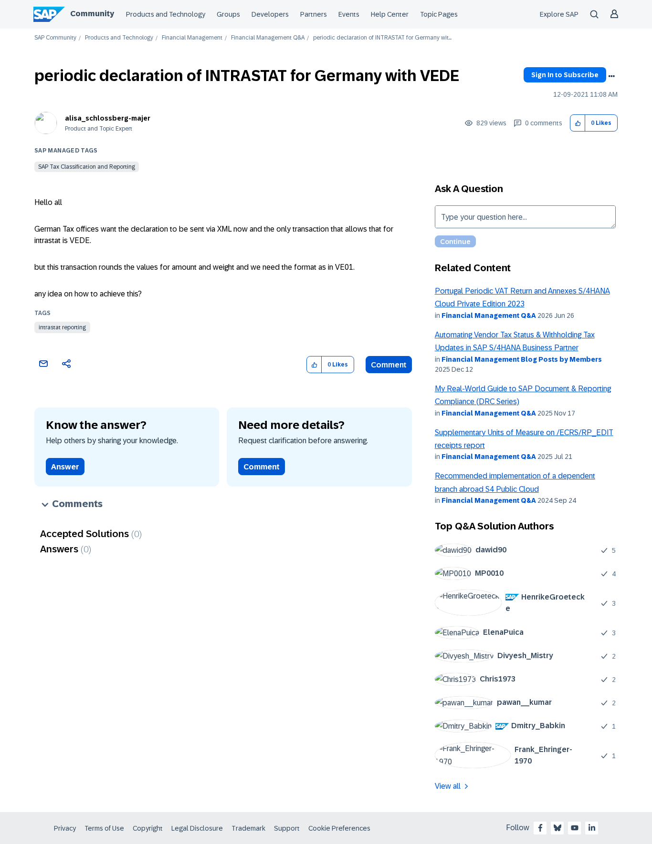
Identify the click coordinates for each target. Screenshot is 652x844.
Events (348, 14)
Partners (313, 14)
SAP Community (55, 38)
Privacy (65, 828)
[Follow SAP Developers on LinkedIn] (592, 828)
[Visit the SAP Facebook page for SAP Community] (540, 828)
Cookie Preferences (339, 828)
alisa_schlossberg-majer (107, 118)
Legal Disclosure (197, 828)
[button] (577, 123)
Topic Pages (439, 14)
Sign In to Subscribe (565, 75)
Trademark (248, 828)
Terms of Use (104, 828)
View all (448, 786)
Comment (389, 365)
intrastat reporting (62, 327)
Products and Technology (165, 14)
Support (287, 828)
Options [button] (611, 76)
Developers (270, 14)
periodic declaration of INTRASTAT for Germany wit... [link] (382, 38)
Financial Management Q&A (268, 38)
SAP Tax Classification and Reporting (86, 166)
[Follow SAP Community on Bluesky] (557, 828)
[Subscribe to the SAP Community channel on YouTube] (574, 828)
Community (92, 14)
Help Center (390, 14)
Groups (228, 14)
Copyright (148, 828)
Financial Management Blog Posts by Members (522, 359)
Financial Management (192, 38)
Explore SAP (559, 14)
